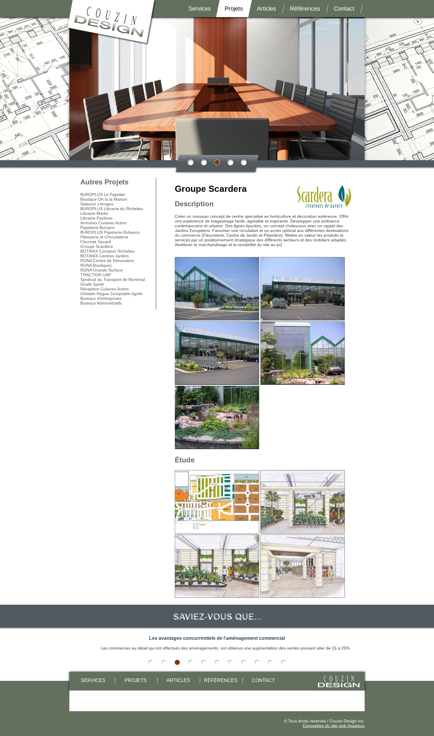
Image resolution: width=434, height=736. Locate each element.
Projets (234, 8)
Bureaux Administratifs (101, 303)
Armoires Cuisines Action (103, 222)
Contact (344, 8)
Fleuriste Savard (95, 241)
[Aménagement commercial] (217, 288)
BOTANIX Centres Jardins (104, 255)
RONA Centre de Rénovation (107, 260)
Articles (266, 8)
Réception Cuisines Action (104, 289)
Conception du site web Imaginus (334, 725)
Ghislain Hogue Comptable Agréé (111, 293)
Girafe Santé (92, 284)
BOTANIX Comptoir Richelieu (107, 251)
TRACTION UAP (95, 274)
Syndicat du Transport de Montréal (112, 279)
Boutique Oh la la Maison (103, 199)
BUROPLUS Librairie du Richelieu (111, 208)
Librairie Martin (94, 213)
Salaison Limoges (96, 204)
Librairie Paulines (96, 218)
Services (199, 8)
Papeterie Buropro (97, 227)
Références (305, 8)
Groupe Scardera (96, 246)
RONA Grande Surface (101, 270)
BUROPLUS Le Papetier (102, 194)
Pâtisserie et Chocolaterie (104, 237)
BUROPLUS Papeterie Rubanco (110, 232)
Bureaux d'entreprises (100, 298)
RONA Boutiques (96, 265)
